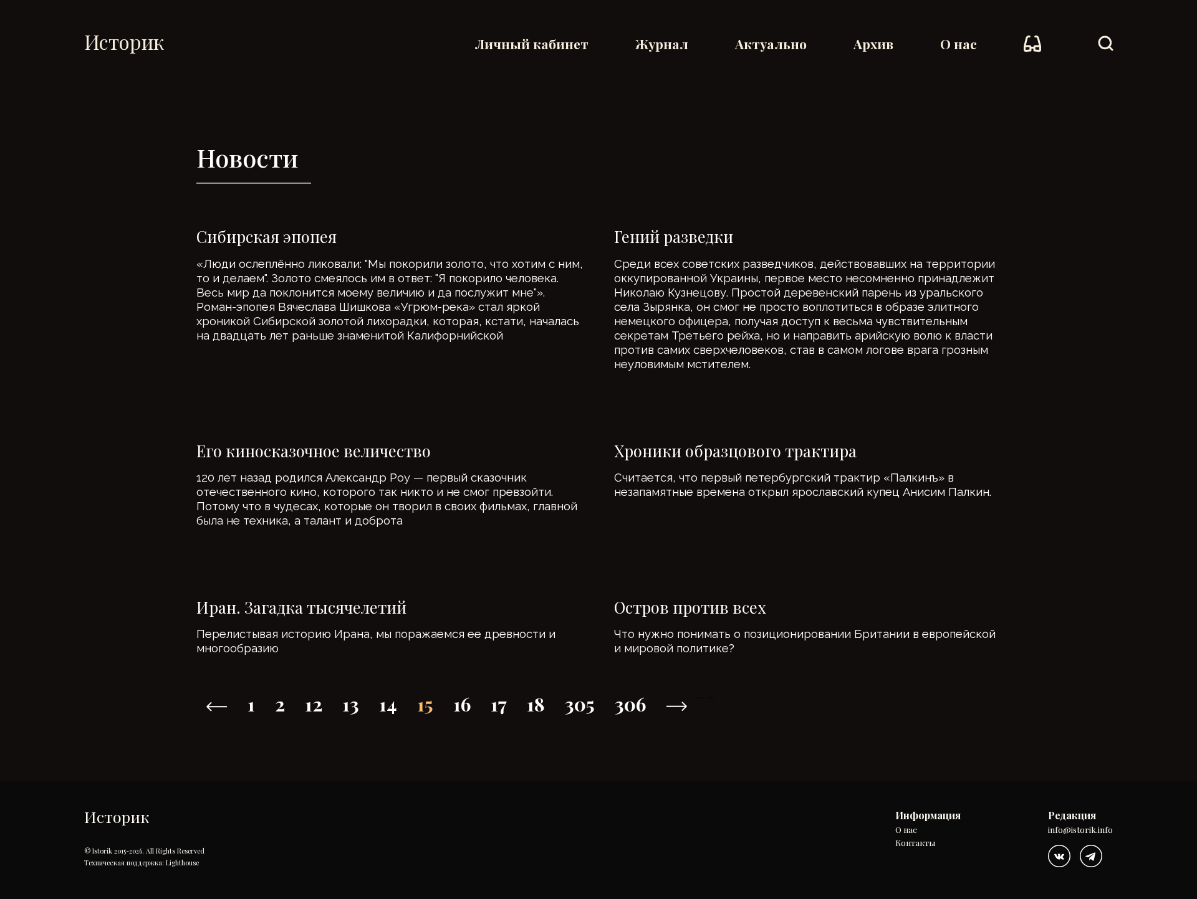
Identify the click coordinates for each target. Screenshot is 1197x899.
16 (462, 704)
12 (313, 704)
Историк (124, 41)
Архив (873, 43)
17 (499, 704)
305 (580, 704)
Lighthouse (182, 862)
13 (350, 704)
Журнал (661, 43)
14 (388, 704)
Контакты (915, 843)
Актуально (771, 43)
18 (536, 704)
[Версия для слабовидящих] (1032, 44)
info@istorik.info (1080, 830)
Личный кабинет (532, 43)
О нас (958, 43)
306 (630, 704)
